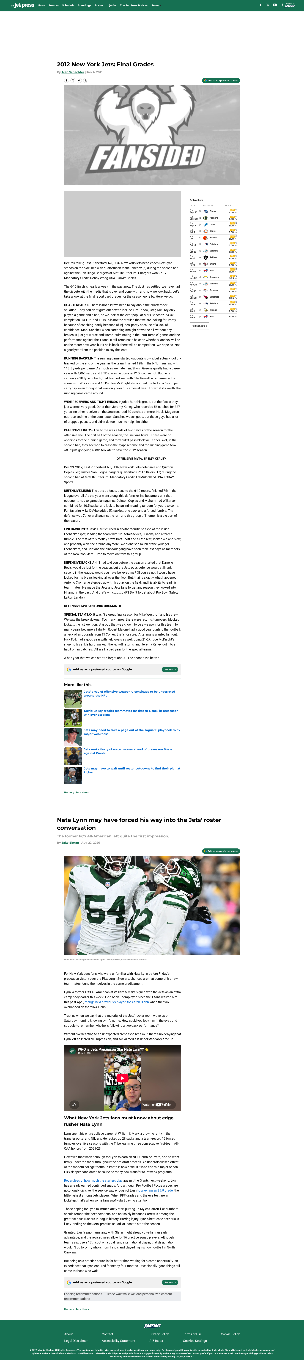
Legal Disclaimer (76, 1341)
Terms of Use (192, 1334)
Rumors (53, 5)
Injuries (111, 5)
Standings (84, 5)
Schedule (68, 5)
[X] (267, 5)
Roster (99, 5)
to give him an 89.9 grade (155, 1190)
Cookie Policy (230, 1334)
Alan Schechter (73, 72)
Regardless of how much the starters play (93, 1180)
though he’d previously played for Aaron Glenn (117, 1002)
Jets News (82, 792)
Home (68, 792)
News (41, 5)
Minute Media (45, 1350)
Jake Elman (70, 842)
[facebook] (260, 5)
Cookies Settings (195, 1341)
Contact (107, 1334)
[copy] (85, 80)
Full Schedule (199, 325)
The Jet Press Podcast (134, 5)
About (68, 1334)
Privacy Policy (159, 1334)
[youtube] (275, 5)
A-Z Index (156, 1341)
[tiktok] (282, 5)
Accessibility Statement (118, 1341)
